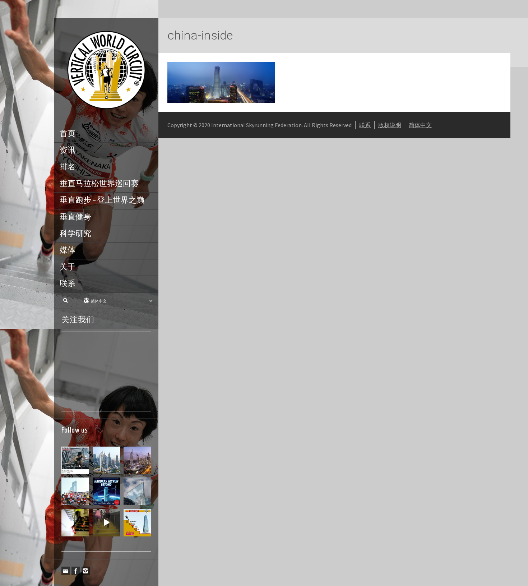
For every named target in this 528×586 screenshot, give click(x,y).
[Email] (65, 571)
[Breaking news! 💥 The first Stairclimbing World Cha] (137, 460)
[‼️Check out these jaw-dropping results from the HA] (75, 491)
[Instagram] (86, 571)
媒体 (67, 250)
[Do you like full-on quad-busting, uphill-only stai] (106, 522)
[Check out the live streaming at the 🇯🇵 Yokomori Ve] (75, 460)
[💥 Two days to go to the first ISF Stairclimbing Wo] (106, 460)
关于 (67, 267)
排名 (67, 167)
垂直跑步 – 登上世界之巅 (102, 200)
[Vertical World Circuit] (106, 71)
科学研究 (75, 233)
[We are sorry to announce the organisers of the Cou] (137, 491)
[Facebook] (75, 571)
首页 (67, 134)
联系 (67, 283)
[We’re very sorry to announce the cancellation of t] (75, 522)
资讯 (67, 150)
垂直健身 (75, 217)
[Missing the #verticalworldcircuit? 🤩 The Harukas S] (106, 491)
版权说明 (389, 125)
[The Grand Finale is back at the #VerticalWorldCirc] (137, 522)
